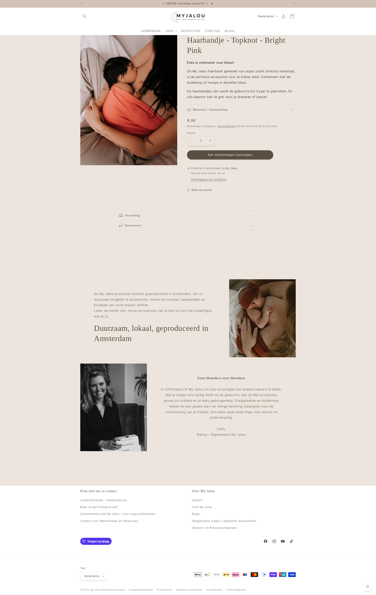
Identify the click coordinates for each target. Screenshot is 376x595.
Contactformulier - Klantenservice (103, 500)
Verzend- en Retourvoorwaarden (214, 527)
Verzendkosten (226, 126)
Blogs (196, 514)
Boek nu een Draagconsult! (99, 507)
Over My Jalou (202, 507)
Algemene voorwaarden (189, 589)
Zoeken (197, 500)
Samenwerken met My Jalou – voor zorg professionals (117, 514)
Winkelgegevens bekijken (208, 179)
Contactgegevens (236, 589)
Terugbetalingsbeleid (141, 589)
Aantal (191, 132)
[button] (84, 16)
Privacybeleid (164, 589)
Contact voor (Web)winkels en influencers (109, 520)
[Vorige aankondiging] (81, 3)
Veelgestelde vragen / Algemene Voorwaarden (224, 520)
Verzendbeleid (214, 589)
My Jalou (96, 590)
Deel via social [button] (202, 189)
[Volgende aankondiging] (294, 3)
